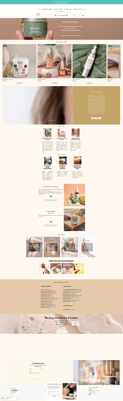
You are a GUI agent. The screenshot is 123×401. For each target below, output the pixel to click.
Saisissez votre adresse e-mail (52, 391)
